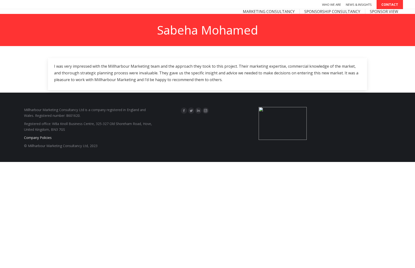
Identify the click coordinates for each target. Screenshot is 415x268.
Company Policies (38, 137)
